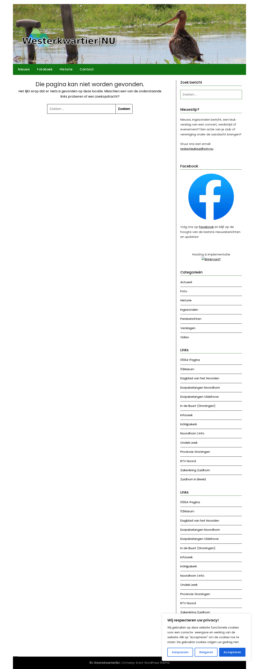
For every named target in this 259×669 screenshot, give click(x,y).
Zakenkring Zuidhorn (195, 470)
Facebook (206, 227)
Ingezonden (189, 309)
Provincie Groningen (195, 452)
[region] (206, 637)
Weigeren (206, 652)
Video (184, 337)
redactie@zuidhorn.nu (196, 149)
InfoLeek (186, 415)
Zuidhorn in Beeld (193, 479)
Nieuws (24, 69)
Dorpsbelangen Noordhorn (200, 387)
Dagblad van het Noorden (199, 378)
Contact (87, 69)
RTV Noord (188, 461)
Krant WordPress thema (153, 663)
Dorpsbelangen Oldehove (199, 397)
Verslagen (187, 328)
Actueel (186, 282)
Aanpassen (180, 652)
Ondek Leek (188, 442)
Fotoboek (44, 69)
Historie (66, 69)
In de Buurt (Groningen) (197, 406)
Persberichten (190, 319)
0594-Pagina (190, 360)
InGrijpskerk (188, 424)
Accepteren (232, 652)
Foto (183, 291)
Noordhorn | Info (192, 433)
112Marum (187, 369)
